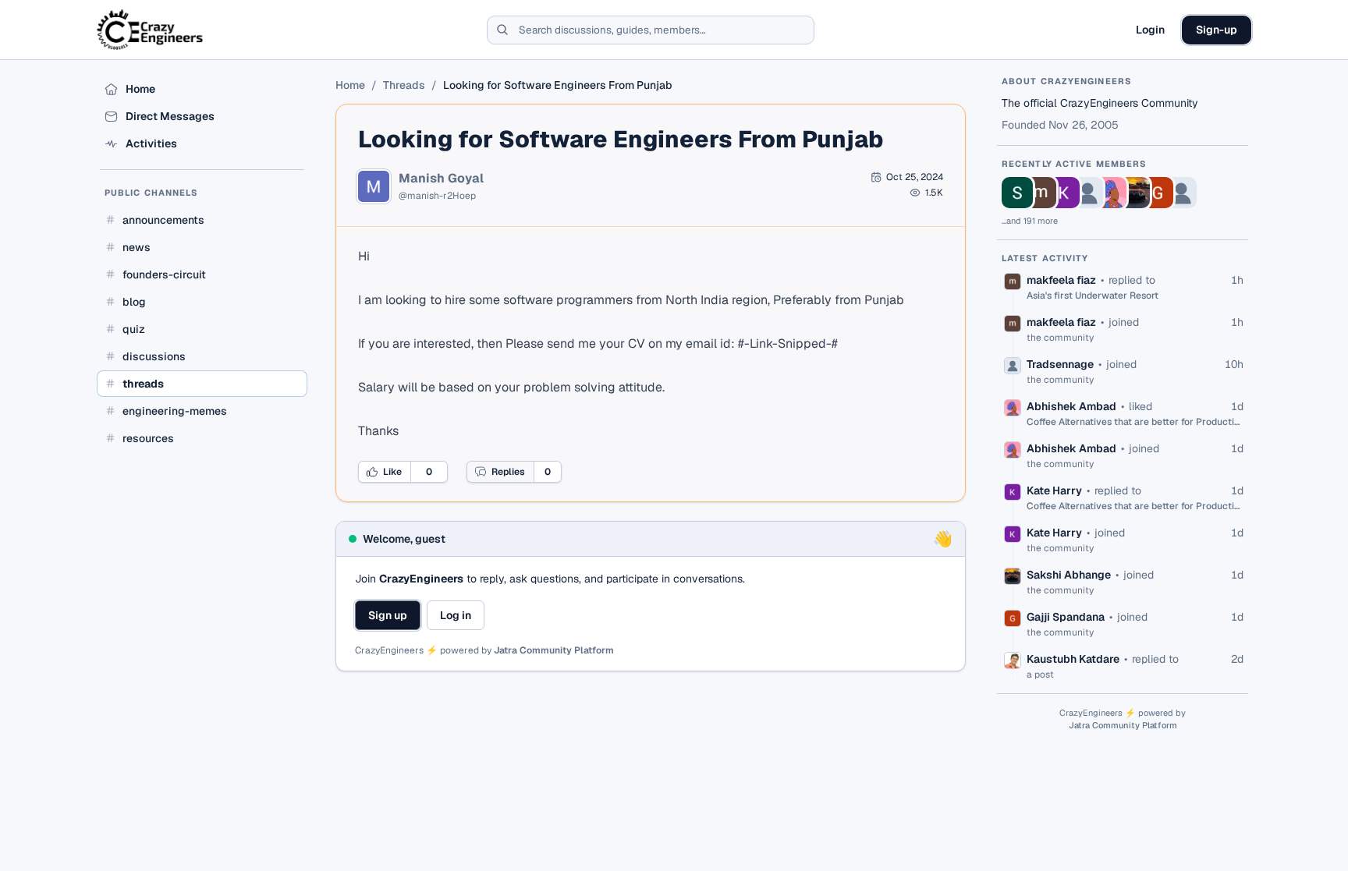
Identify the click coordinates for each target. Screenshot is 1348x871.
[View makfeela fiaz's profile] (1040, 192)
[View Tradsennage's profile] (1087, 192)
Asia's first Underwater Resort (1092, 295)
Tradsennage (1060, 364)
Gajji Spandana (1066, 617)
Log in (455, 615)
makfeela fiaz (1061, 280)
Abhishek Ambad (1071, 406)
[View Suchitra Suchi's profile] (1017, 192)
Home (350, 85)
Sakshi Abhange (1069, 575)
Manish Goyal (441, 178)
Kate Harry (1054, 490)
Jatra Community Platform (554, 650)
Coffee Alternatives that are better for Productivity (1135, 422)
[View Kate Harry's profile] (1064, 192)
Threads (404, 85)
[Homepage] (151, 29)
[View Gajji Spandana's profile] (1157, 192)
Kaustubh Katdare (1073, 659)
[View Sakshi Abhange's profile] (1134, 192)
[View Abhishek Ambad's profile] (1110, 192)
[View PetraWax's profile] (1181, 192)
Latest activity (1045, 258)
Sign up (387, 615)
